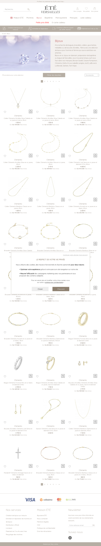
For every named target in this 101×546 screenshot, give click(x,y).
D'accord (60, 289)
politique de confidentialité (54, 282)
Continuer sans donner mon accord (75, 255)
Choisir (40, 289)
